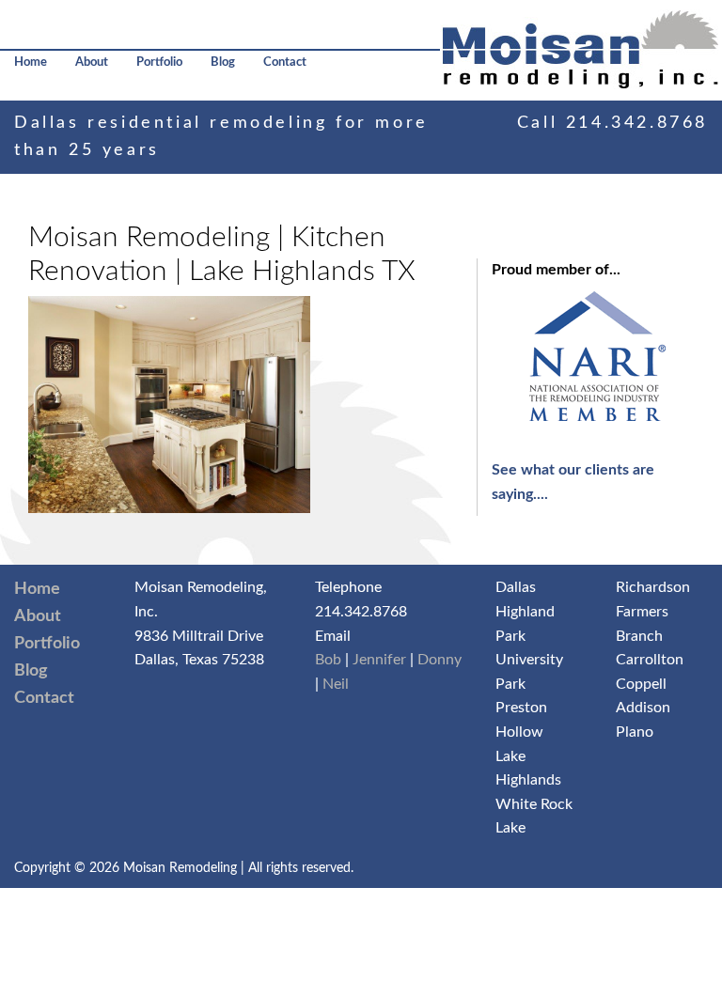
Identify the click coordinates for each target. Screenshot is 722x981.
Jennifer (379, 659)
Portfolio (159, 62)
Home (30, 62)
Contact (284, 62)
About (91, 62)
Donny (439, 659)
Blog (223, 62)
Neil (335, 684)
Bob (328, 659)
